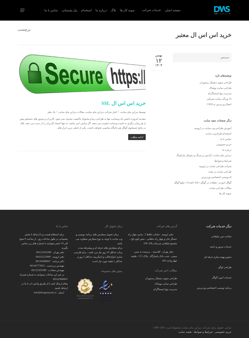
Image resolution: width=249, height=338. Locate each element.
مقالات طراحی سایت (220, 187)
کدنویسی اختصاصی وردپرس (216, 177)
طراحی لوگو (224, 267)
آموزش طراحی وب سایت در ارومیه (212, 128)
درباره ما (226, 149)
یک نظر (51, 112)
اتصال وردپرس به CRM (219, 104)
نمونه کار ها (225, 193)
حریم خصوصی (223, 144)
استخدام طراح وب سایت (218, 133)
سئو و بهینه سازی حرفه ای (217, 256)
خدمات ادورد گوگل (221, 277)
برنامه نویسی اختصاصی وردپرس (214, 287)
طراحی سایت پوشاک (220, 87)
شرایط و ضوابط (222, 160)
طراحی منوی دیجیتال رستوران (215, 82)
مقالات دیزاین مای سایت (71, 112)
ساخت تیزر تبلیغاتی (221, 236)
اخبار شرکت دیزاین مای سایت (101, 112)
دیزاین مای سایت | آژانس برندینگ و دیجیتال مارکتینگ (203, 155)
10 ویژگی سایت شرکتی (219, 98)
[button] (22, 10)
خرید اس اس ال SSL (123, 103)
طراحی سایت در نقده (220, 171)
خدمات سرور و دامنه (220, 246)
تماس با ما (225, 139)
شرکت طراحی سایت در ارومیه (215, 166)
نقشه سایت (185, 331)
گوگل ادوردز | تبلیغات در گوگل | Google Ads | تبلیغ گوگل (202, 182)
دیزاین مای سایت (129, 112)
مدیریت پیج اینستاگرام (219, 93)
